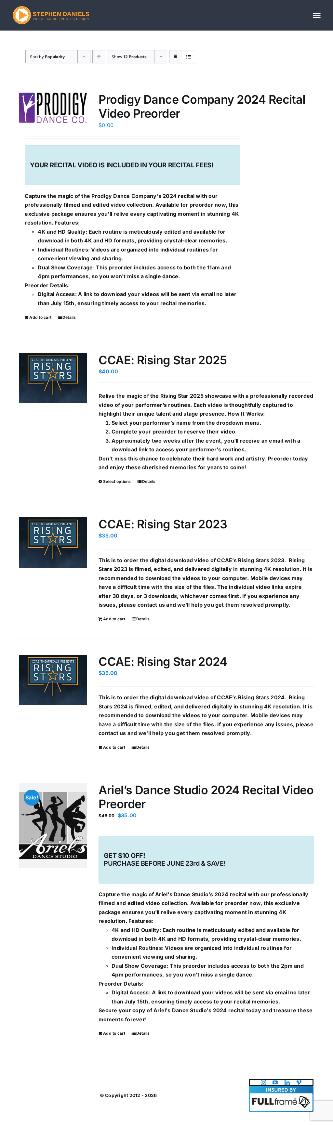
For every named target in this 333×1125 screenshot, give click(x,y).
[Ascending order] (98, 56)
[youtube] (275, 1082)
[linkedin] (287, 1082)
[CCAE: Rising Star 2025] (53, 378)
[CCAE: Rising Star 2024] (53, 680)
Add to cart (40, 317)
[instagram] (263, 1082)
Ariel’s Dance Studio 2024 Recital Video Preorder (206, 797)
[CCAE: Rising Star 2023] (53, 542)
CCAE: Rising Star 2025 (163, 360)
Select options (117, 481)
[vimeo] (298, 1082)
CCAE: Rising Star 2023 (163, 524)
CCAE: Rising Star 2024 (163, 661)
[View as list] (188, 56)
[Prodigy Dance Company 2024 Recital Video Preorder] (53, 108)
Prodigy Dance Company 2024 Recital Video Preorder (202, 106)
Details (69, 317)
